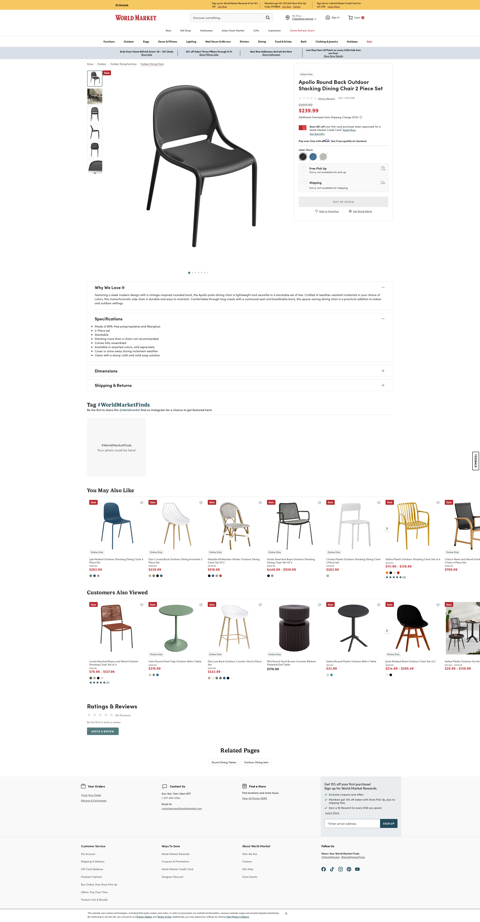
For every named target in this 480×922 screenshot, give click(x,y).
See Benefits (317, 134)
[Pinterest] (349, 869)
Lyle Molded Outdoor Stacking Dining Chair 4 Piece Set (116, 560)
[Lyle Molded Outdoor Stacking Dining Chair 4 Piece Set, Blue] (94, 575)
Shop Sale (146, 54)
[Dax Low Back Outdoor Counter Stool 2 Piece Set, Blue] (224, 678)
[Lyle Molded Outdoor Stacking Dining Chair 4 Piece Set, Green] (90, 575)
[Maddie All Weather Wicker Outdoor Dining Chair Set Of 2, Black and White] (209, 575)
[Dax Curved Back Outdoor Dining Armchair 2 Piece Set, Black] (157, 575)
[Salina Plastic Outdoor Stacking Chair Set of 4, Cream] (394, 572)
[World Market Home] (136, 17)
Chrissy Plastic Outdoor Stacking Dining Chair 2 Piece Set (353, 560)
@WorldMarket (330, 857)
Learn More (334, 6)
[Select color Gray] (323, 157)
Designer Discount (172, 877)
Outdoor (102, 63)
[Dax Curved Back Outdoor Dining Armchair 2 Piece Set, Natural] (150, 575)
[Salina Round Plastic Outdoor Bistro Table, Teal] (331, 674)
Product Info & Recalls (94, 899)
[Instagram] (340, 869)
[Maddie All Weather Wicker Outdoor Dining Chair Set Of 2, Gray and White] (216, 575)
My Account (88, 854)
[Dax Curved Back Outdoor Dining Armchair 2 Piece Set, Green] (153, 575)
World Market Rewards (176, 854)
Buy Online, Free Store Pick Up (99, 884)
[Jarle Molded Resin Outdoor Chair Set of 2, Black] (390, 674)
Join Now (222, 6)
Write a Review (326, 98)
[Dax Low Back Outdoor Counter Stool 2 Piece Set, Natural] (209, 678)
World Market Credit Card (177, 869)
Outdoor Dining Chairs (152, 63)
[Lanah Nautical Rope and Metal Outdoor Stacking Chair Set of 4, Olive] (90, 678)
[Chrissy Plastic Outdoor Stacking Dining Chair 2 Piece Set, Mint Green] (327, 575)
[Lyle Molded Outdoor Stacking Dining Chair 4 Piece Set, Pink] (98, 575)
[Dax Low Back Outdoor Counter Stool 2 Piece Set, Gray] (220, 678)
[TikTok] (332, 869)
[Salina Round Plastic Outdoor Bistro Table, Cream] (327, 674)
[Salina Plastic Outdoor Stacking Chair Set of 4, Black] (390, 572)
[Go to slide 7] (207, 272)
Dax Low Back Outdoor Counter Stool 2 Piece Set (235, 662)
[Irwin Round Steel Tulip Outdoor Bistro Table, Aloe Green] (153, 674)
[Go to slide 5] (201, 272)
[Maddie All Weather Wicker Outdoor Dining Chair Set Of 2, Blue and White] (213, 575)
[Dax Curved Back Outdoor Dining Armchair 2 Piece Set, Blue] (161, 575)
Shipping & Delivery (92, 861)
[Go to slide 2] (192, 272)
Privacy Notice (144, 917)
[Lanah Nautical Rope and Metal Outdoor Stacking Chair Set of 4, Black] (98, 678)
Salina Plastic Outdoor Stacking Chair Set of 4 (413, 559)
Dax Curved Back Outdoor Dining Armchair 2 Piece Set (175, 560)
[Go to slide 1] (189, 273)
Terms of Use (164, 917)
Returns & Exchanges (93, 800)
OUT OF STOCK (343, 202)
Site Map (247, 869)
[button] (109, 41)
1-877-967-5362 (171, 798)
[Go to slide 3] (195, 272)
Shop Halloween (271, 54)
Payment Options (91, 877)
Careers (247, 861)
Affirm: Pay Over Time (94, 892)
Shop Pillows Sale (208, 54)
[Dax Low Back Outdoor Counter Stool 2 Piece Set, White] (213, 678)
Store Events (249, 877)
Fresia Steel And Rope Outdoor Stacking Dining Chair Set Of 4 (291, 560)
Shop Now (329, 56)
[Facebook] (323, 869)
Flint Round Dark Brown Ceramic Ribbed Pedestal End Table (291, 662)
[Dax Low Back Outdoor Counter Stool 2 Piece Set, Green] (216, 678)
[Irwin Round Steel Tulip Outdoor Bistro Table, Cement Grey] (150, 674)
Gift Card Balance (92, 869)
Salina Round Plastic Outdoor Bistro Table (351, 661)
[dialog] (240, 915)
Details (296, 6)
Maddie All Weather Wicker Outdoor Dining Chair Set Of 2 (234, 560)
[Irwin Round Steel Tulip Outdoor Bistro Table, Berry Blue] (157, 674)
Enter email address (342, 824)
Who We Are (249, 854)
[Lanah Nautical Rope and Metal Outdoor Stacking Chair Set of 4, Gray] (94, 678)
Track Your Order (91, 795)
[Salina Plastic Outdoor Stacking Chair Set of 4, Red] (398, 572)
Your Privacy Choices (237, 917)
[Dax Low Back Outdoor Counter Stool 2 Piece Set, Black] (228, 678)
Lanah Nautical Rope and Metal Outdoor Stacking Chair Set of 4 (114, 662)
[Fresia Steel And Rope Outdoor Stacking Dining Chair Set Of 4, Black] (268, 575)
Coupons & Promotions (175, 861)
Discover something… (207, 18)
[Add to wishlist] (142, 503)
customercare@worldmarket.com (182, 808)
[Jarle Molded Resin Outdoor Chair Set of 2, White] (387, 674)
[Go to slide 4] (198, 272)
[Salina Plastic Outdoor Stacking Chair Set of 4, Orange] (387, 572)
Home (90, 63)
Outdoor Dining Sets (256, 762)
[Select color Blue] (313, 157)
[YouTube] (357, 869)
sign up (388, 823)
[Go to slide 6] (204, 272)
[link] (356, 17)
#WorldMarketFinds (353, 857)
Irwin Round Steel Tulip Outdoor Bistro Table (174, 661)
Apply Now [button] (349, 130)
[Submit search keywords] (268, 17)
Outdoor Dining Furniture (123, 63)
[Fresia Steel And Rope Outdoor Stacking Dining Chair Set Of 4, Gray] (272, 575)
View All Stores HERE (254, 798)
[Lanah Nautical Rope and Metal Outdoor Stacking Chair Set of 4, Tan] (102, 678)
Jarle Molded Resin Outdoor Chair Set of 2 (411, 661)
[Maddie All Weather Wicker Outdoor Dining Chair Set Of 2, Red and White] (220, 575)
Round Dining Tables (224, 762)
